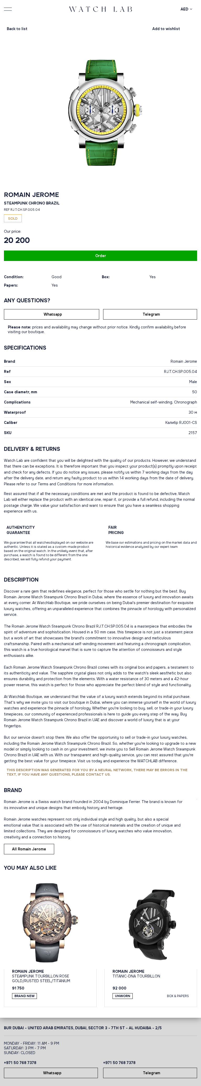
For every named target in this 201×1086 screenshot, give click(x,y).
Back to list (17, 28)
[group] (100, 112)
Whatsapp (53, 314)
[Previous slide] (48, 112)
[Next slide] (153, 112)
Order (100, 255)
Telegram (151, 314)
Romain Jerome (31, 195)
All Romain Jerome (29, 849)
